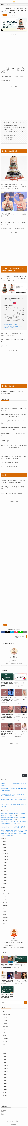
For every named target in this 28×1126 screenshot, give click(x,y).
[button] (3, 632)
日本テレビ (3, 1110)
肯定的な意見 (10, 137)
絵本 (4, 923)
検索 (24, 775)
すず (14, 656)
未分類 (4, 914)
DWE (4, 891)
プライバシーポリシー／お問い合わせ (14, 1121)
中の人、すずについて (17, 1120)
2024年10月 (5, 859)
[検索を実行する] (25, 1002)
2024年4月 (5, 877)
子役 (4, 908)
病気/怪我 (5, 920)
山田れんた (15, 823)
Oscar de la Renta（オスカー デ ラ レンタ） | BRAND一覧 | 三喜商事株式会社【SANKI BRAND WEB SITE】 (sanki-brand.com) (14, 326)
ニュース (5, 902)
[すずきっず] (14, 1)
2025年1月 (5, 850)
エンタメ (4, 14)
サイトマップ (9, 1120)
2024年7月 (5, 868)
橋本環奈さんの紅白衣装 (10, 125)
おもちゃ (5, 896)
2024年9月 (5, 862)
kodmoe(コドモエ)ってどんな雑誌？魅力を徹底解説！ (13, 826)
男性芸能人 (5, 917)
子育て (4, 911)
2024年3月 (5, 880)
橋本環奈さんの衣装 (9, 135)
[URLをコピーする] (25, 632)
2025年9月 (5, 841)
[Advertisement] (14, 48)
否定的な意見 (10, 139)
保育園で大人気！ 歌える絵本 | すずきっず (12, 827)
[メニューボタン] (1, 1)
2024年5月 (5, 874)
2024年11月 (5, 856)
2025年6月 (5, 844)
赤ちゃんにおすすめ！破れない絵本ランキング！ (12, 830)
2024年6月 (5, 871)
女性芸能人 (5, 905)
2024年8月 (5, 865)
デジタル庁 (3, 1113)
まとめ (6, 141)
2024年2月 (5, 883)
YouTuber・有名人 (7, 893)
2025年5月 (5, 847)
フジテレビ (3, 1111)
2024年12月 (5, 853)
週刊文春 (3, 1115)
